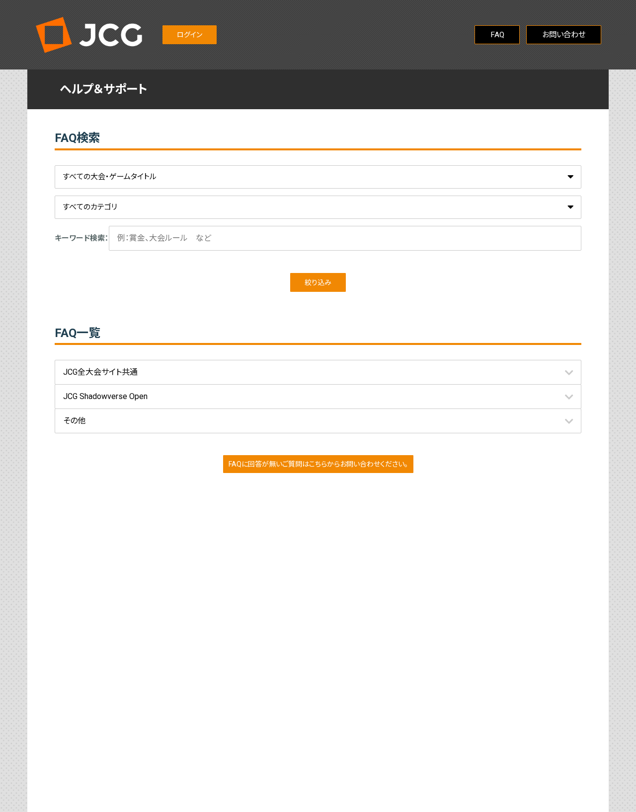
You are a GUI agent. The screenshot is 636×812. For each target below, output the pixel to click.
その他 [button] (74, 420)
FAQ (497, 34)
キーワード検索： (82, 238)
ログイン (189, 35)
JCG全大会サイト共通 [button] (100, 372)
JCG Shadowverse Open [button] (105, 396)
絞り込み (318, 282)
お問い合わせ (563, 34)
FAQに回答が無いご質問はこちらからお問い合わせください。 (318, 464)
